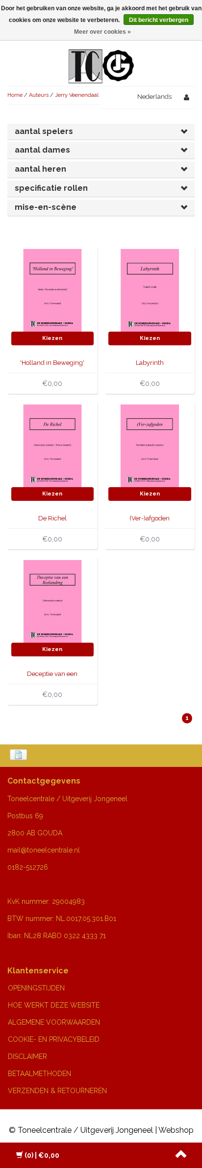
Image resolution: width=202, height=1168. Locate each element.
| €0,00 (42, 1155)
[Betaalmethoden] (19, 755)
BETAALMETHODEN (39, 1074)
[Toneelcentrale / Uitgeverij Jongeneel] (101, 54)
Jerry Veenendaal (77, 95)
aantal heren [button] (40, 169)
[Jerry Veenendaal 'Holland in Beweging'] (52, 289)
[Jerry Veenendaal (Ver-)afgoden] (149, 445)
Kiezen (52, 338)
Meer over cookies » (102, 31)
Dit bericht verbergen (158, 20)
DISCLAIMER (27, 1056)
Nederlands (154, 96)
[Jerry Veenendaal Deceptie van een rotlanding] (52, 601)
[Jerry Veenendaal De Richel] (52, 445)
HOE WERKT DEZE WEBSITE (54, 1005)
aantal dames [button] (42, 150)
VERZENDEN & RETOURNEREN (57, 1091)
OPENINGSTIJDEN (36, 988)
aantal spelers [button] (44, 131)
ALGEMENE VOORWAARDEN (54, 1022)
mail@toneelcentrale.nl (43, 850)
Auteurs (39, 95)
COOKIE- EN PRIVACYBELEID (54, 1039)
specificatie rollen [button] (51, 188)
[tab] (101, 132)
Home (15, 95)
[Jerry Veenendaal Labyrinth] (149, 289)
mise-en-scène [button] (45, 207)
